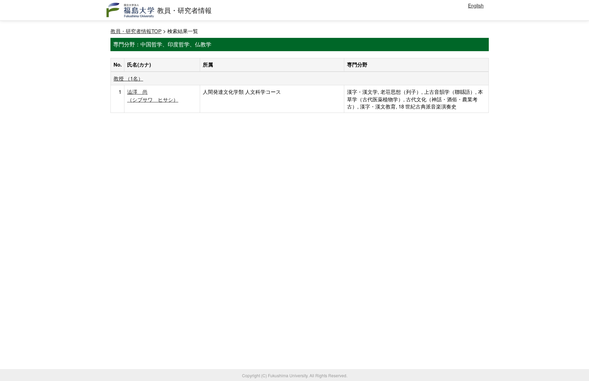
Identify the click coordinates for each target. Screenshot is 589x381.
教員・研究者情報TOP (136, 30)
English (476, 5)
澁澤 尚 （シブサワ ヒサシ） (152, 95)
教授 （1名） (128, 78)
